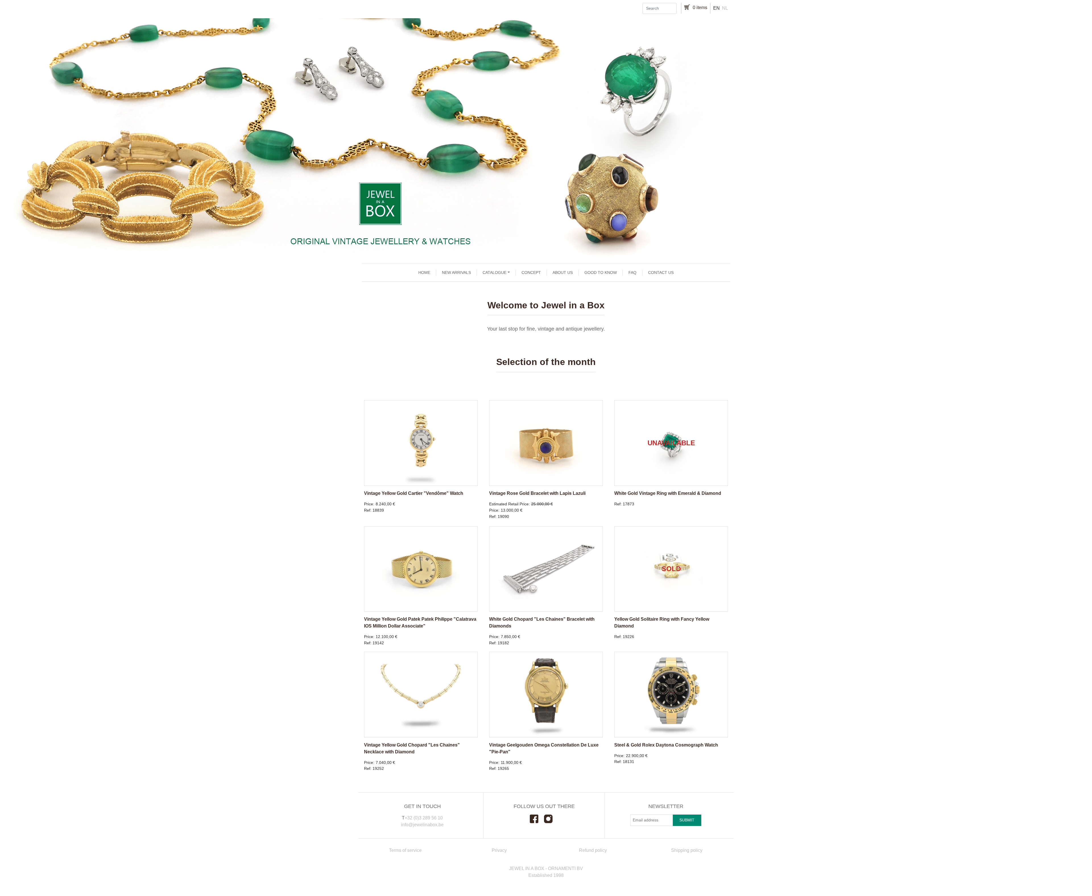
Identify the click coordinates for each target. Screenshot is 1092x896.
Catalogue (494, 272)
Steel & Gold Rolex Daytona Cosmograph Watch (666, 745)
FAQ (632, 272)
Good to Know (600, 272)
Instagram (551, 819)
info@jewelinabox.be (422, 824)
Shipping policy (686, 850)
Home (424, 272)
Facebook (537, 819)
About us (563, 272)
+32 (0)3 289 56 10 (424, 817)
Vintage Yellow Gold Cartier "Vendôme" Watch (413, 493)
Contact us (661, 272)
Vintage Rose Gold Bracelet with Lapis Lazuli (537, 493)
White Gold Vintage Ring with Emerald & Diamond (667, 493)
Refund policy (593, 850)
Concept (531, 272)
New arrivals (456, 272)
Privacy (499, 850)
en (716, 8)
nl (725, 8)
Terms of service (405, 850)
